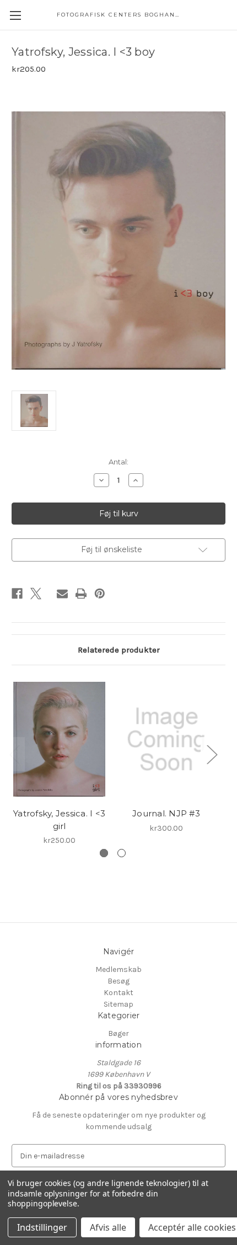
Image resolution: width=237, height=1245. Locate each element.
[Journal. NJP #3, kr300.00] (166, 739)
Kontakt (118, 992)
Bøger (118, 1033)
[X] (35, 593)
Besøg (118, 981)
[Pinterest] (99, 593)
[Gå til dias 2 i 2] (121, 853)
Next (212, 754)
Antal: (118, 461)
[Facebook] (17, 593)
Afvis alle (108, 1227)
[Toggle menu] (15, 15)
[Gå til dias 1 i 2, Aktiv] (104, 853)
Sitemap (118, 1004)
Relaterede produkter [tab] (119, 650)
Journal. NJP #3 (166, 813)
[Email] (62, 593)
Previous (14, 754)
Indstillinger (42, 1227)
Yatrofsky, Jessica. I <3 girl (59, 819)
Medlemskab (118, 969)
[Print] (81, 593)
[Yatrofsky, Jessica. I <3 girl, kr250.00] (59, 739)
